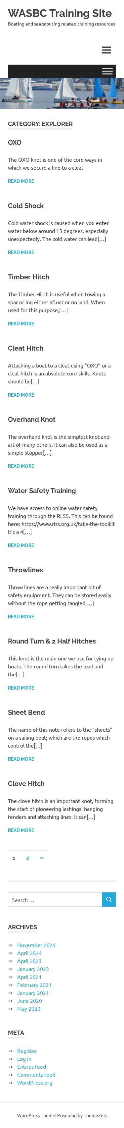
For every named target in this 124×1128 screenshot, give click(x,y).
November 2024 (36, 944)
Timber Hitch (28, 277)
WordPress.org (34, 1082)
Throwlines (25, 570)
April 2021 (29, 976)
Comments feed (36, 1074)
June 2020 (29, 1000)
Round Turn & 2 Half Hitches (52, 641)
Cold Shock (26, 206)
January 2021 (33, 992)
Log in (24, 1058)
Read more (21, 181)
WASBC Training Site (60, 13)
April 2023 (29, 960)
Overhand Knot (32, 419)
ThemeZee (95, 1115)
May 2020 (28, 1008)
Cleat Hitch (25, 348)
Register (27, 1050)
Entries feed (31, 1066)
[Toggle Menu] (107, 71)
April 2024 (29, 952)
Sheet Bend (26, 712)
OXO (14, 142)
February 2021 (34, 984)
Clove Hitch (26, 784)
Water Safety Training (42, 491)
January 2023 (33, 968)
